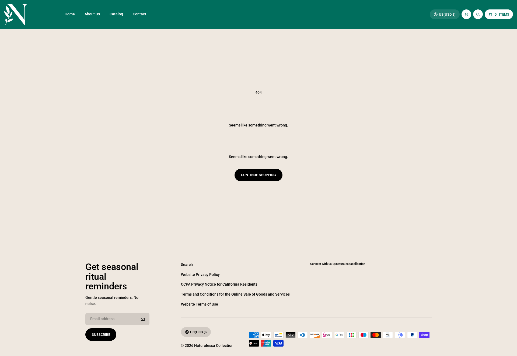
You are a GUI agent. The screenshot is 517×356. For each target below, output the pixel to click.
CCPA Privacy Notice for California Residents (219, 284)
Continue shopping (258, 175)
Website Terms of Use (199, 304)
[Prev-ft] (142, 319)
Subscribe (101, 335)
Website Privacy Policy (200, 274)
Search (187, 264)
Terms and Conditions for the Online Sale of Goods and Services (235, 294)
